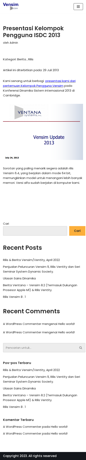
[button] (80, 347)
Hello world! (66, 324)
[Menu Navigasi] (78, 6)
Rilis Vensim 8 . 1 (14, 297)
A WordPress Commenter (22, 332)
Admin (14, 43)
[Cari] (80, 347)
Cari (6, 223)
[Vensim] (11, 6)
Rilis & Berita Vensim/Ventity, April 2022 (31, 260)
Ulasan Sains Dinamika (19, 278)
